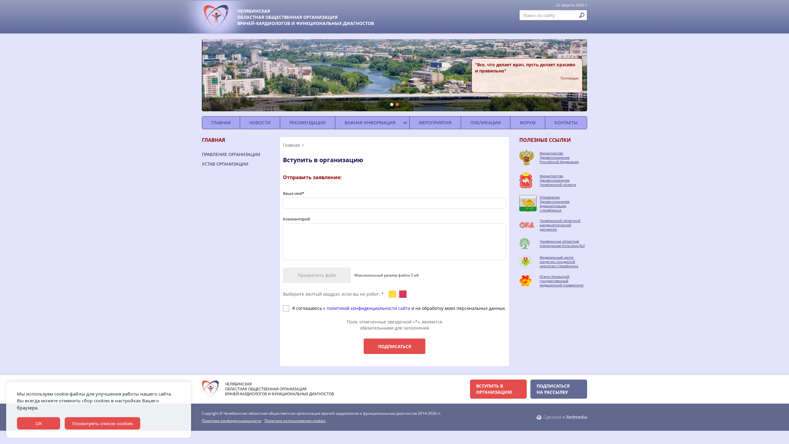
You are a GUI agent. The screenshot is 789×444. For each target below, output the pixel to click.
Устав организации (225, 164)
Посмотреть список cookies (102, 423)
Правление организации (231, 154)
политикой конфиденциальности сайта (368, 308)
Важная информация (370, 122)
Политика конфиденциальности (231, 420)
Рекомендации (307, 122)
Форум (528, 122)
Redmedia (576, 417)
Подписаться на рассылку (553, 389)
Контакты (566, 122)
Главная (221, 122)
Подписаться (394, 346)
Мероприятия (435, 122)
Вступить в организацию (494, 389)
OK (38, 423)
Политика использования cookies (294, 420)
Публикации (485, 122)
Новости (260, 122)
